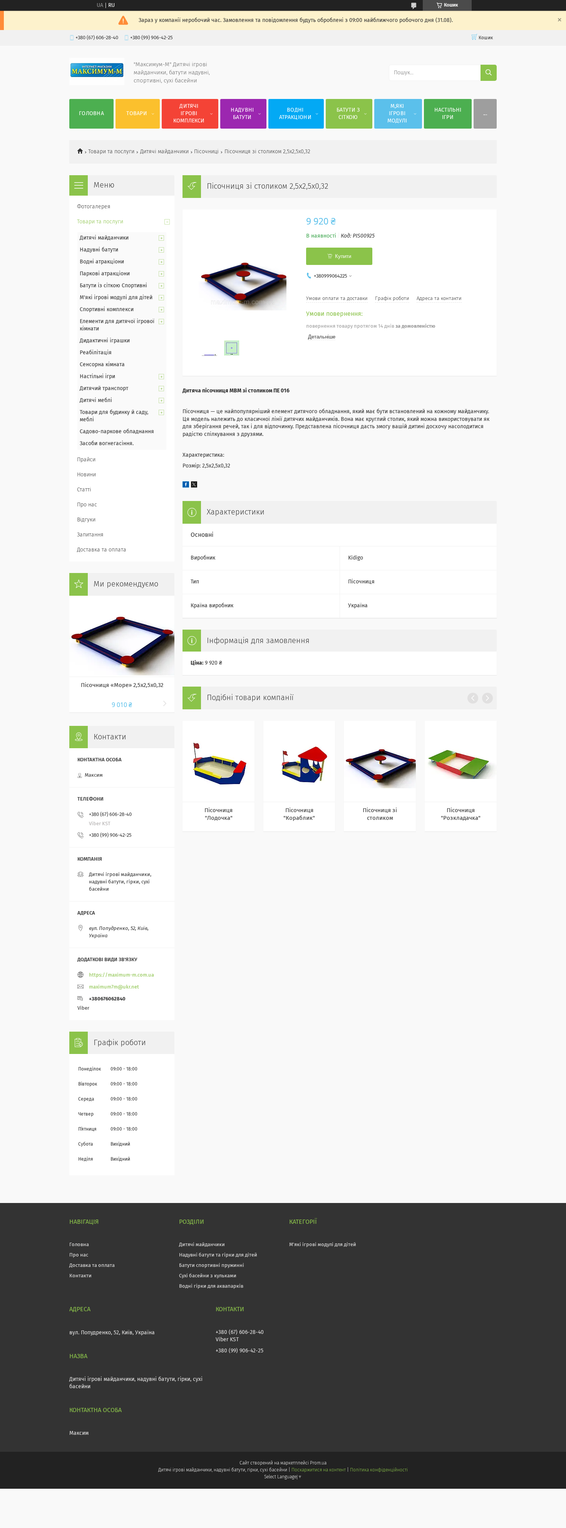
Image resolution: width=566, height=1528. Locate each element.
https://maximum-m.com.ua (121, 975)
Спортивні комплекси (107, 309)
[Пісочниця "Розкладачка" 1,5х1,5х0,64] (461, 761)
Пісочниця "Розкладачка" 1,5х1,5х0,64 (461, 815)
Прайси (86, 459)
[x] (194, 486)
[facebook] (186, 486)
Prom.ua (318, 1463)
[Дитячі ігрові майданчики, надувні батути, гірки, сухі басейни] (96, 83)
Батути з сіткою (348, 113)
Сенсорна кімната (102, 364)
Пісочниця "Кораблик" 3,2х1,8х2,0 (299, 815)
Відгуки (86, 520)
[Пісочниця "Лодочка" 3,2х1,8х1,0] (219, 761)
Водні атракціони (295, 113)
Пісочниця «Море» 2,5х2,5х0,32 (122, 685)
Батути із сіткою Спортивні (113, 285)
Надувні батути (242, 113)
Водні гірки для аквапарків (211, 1286)
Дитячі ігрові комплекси (188, 114)
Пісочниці (206, 151)
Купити (343, 256)
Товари (136, 113)
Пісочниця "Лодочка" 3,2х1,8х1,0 (218, 815)
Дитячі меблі (96, 400)
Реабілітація (96, 352)
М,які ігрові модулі (397, 114)
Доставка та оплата (101, 550)
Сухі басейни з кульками (207, 1275)
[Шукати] (489, 73)
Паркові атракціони (105, 273)
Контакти (80, 1275)
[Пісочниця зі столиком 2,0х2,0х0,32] (380, 761)
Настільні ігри (448, 113)
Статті (84, 490)
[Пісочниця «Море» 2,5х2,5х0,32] (121, 636)
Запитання (90, 535)
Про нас (87, 505)
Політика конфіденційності (379, 1470)
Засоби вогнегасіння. (107, 443)
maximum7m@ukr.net (114, 987)
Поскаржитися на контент (318, 1470)
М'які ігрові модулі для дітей (116, 297)
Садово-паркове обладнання (117, 431)
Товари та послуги (111, 151)
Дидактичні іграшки (105, 340)
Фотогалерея (94, 206)
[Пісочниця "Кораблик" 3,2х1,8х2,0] (299, 761)
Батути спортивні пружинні (211, 1265)
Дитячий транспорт (104, 388)
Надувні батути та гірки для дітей (218, 1255)
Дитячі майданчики (164, 151)
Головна (91, 113)
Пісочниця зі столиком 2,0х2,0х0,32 (380, 815)
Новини (86, 475)
